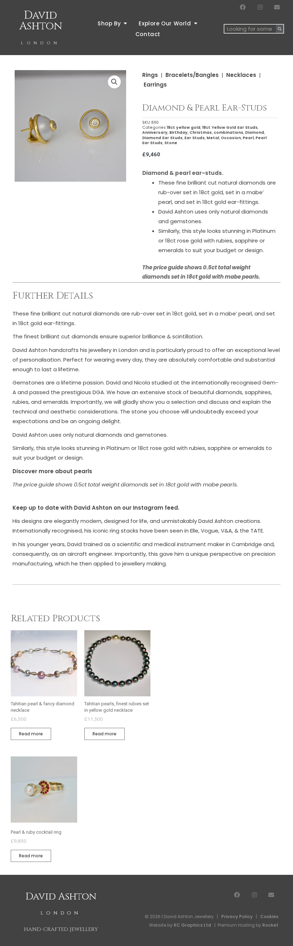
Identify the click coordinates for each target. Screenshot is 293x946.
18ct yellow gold (183, 127)
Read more (31, 734)
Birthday (178, 132)
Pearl (248, 138)
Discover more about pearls (52, 471)
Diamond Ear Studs (162, 138)
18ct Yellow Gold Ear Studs (230, 127)
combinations (228, 132)
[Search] (279, 29)
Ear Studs (194, 138)
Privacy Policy (237, 916)
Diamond (254, 132)
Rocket (270, 925)
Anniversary (155, 132)
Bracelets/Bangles (192, 75)
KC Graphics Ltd (192, 925)
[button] (114, 81)
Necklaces (241, 75)
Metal (213, 138)
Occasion (231, 138)
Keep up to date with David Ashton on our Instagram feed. (96, 507)
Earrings (155, 84)
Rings (150, 75)
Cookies (269, 916)
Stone (170, 143)
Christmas (200, 132)
